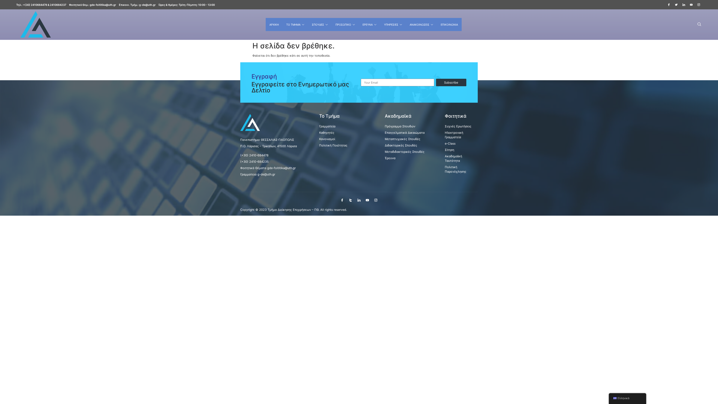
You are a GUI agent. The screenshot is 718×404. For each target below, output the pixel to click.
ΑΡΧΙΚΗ (274, 24)
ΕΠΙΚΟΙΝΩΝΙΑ (449, 24)
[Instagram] (697, 4)
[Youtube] (690, 4)
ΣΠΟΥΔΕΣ (318, 24)
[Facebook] (667, 4)
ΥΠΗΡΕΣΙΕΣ (391, 24)
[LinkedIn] (359, 200)
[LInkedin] (682, 4)
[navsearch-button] (699, 24)
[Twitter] (675, 4)
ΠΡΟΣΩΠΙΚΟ (343, 24)
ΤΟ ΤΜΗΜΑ (293, 24)
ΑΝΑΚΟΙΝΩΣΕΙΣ (419, 24)
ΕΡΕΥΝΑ (368, 24)
